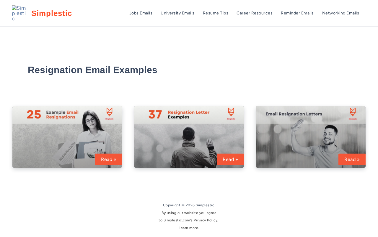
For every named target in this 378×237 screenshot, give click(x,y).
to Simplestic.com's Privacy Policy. (189, 220)
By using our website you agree (189, 213)
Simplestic (51, 13)
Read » (111, 159)
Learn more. (189, 228)
